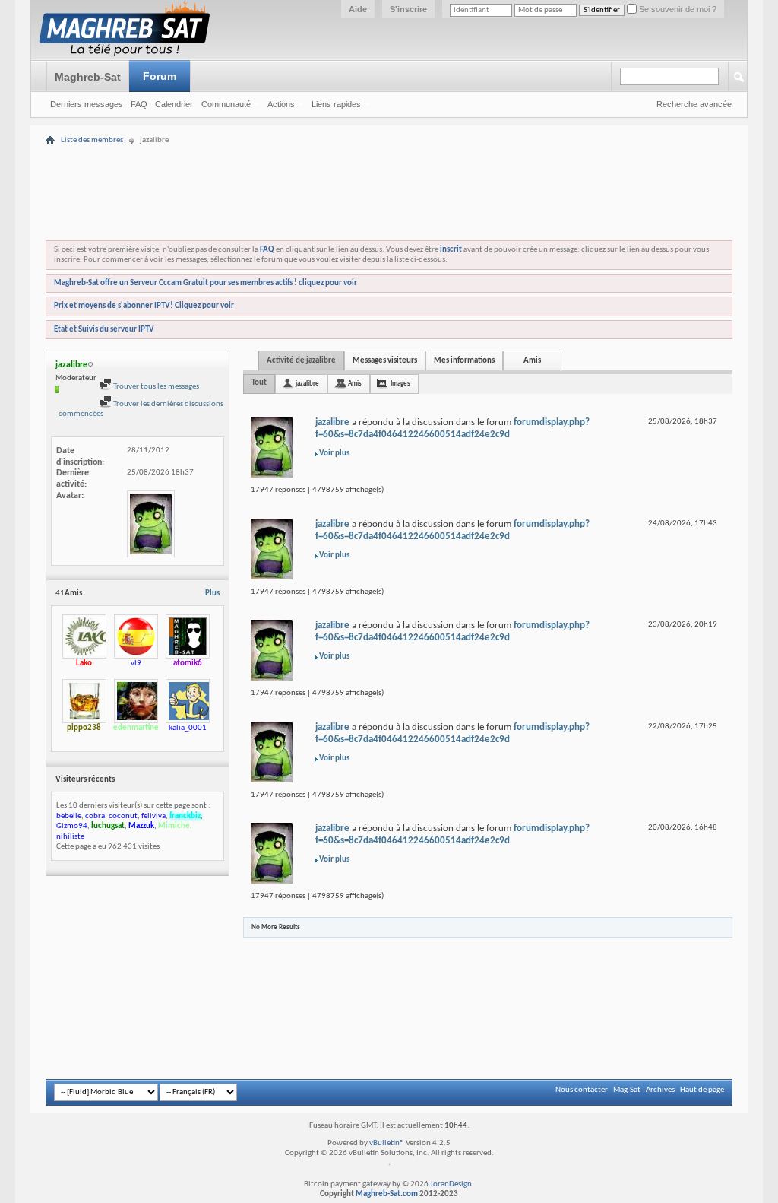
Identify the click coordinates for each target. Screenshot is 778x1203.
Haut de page (702, 1090)
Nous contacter (581, 1090)
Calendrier (174, 104)
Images (400, 383)
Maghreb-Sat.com (387, 1194)
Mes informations (464, 361)
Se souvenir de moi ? (676, 9)
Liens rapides (336, 104)
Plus (212, 593)
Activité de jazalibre (301, 361)
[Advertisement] (389, 154)
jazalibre (307, 383)
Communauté (226, 104)
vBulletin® (386, 1143)
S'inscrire (408, 9)
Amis (532, 361)
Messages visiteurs (385, 361)
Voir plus (334, 453)
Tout (259, 383)
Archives (660, 1090)
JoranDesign (451, 1184)
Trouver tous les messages (155, 386)
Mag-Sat (626, 1090)
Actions (281, 104)
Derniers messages (86, 104)
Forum (159, 76)
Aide (358, 9)
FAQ (139, 104)
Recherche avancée (694, 104)
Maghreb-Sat (88, 77)
